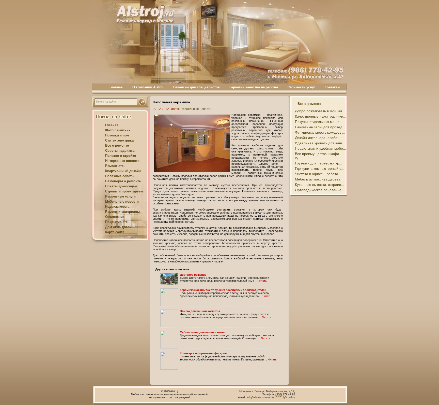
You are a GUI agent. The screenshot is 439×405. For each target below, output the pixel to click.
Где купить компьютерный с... (319, 168)
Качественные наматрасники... (320, 116)
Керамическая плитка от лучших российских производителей (223, 289)
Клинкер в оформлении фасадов (203, 353)
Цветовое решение (193, 274)
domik (175, 109)
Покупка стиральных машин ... (320, 122)
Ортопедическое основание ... (320, 190)
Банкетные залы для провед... (320, 127)
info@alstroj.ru (256, 397)
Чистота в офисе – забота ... (318, 174)
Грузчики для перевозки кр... (318, 163)
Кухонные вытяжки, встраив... (319, 185)
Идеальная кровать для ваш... (320, 143)
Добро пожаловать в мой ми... (320, 111)
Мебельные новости (196, 109)
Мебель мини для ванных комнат (203, 332)
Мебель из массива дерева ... (319, 179)
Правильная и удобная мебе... (320, 148)
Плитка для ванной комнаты (200, 311)
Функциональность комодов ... (320, 132)
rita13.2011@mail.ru (283, 397)
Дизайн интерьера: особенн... (319, 138)
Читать (262, 280)
